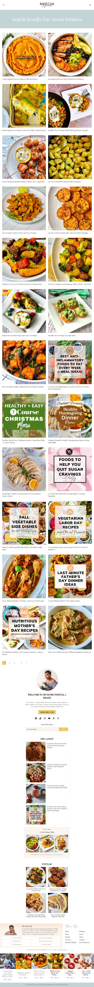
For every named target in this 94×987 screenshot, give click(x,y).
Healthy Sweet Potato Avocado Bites (62, 335)
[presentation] (36, 751)
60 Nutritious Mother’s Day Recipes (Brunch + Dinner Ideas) (22, 653)
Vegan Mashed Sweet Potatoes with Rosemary (20, 79)
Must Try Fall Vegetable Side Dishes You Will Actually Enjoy (22, 548)
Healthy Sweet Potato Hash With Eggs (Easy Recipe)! (68, 130)
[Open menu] (90, 4)
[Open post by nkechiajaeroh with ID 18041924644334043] (8, 961)
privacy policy (49, 854)
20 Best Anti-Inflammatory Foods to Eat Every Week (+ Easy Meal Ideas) (69, 388)
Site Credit (64, 984)
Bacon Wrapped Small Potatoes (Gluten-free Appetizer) (23, 181)
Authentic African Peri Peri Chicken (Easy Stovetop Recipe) (57, 745)
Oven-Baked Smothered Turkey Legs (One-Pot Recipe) (23, 601)
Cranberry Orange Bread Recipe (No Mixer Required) (36, 916)
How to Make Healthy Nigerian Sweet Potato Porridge (23, 387)
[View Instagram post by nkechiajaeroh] (14, 967)
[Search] (63, 729)
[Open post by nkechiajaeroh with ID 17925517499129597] (55, 961)
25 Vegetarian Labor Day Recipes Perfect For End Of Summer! (67, 548)
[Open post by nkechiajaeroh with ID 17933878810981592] (70, 961)
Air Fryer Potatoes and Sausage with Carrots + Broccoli (69, 284)
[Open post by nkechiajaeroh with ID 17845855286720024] (86, 961)
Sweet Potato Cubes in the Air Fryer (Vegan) (19, 233)
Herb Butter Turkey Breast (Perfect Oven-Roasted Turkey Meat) (21, 495)
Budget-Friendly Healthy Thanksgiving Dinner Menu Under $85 (68, 441)
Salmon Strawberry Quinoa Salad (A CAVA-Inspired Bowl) (57, 766)
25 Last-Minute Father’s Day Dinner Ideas (64, 601)
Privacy (53, 984)
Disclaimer (46, 984)
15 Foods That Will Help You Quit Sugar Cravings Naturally (66, 495)
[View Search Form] (3, 5)
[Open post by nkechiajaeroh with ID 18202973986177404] (39, 961)
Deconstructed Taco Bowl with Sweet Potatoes (66, 79)
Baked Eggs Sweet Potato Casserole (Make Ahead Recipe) (24, 130)
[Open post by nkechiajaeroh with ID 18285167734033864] (23, 961)
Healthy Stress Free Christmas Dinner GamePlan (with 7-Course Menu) (23, 441)
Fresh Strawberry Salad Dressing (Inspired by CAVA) (57, 787)
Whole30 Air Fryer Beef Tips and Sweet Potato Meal (22, 284)
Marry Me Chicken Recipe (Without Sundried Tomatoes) (69, 652)
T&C (59, 984)
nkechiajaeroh (7, 954)
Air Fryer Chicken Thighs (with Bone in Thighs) (58, 890)
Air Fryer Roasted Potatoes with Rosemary (64, 181)
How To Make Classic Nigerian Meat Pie (58, 916)
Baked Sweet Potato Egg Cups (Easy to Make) (19, 335)
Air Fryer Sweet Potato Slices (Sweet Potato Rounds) (68, 233)
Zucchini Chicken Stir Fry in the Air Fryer (36, 890)
